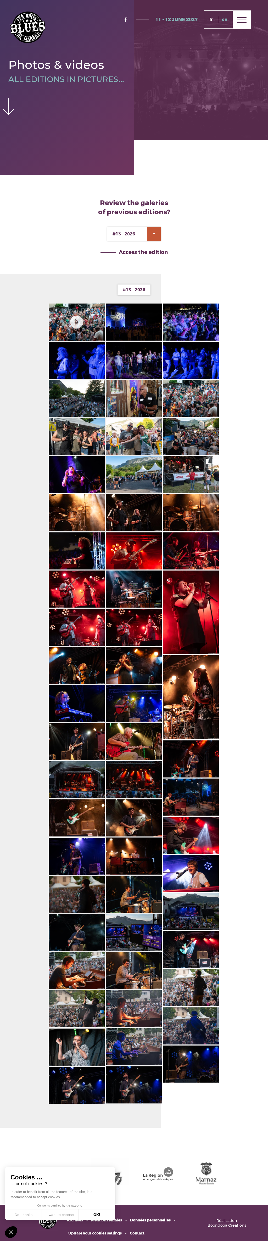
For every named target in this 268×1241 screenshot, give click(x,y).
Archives (75, 1220)
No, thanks (23, 1215)
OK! (96, 1215)
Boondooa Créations (227, 1225)
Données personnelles (150, 1220)
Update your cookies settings (95, 1233)
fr (211, 19)
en (224, 19)
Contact (137, 1233)
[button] (11, 1232)
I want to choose (60, 1215)
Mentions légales (106, 1220)
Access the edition (143, 252)
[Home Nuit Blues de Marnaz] (27, 27)
